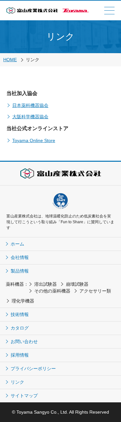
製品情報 (20, 270)
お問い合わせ (24, 341)
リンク (17, 382)
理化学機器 (23, 300)
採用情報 (20, 355)
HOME (10, 59)
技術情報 (20, 314)
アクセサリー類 (95, 290)
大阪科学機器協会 (30, 116)
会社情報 (20, 257)
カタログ (20, 328)
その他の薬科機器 (52, 290)
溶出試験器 (45, 284)
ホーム (17, 243)
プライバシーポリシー (33, 368)
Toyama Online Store (33, 140)
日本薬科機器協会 (30, 105)
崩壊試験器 (77, 284)
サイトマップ (24, 395)
